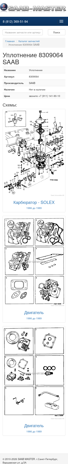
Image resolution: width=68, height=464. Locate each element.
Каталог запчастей (29, 41)
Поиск (56, 32)
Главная (10, 41)
